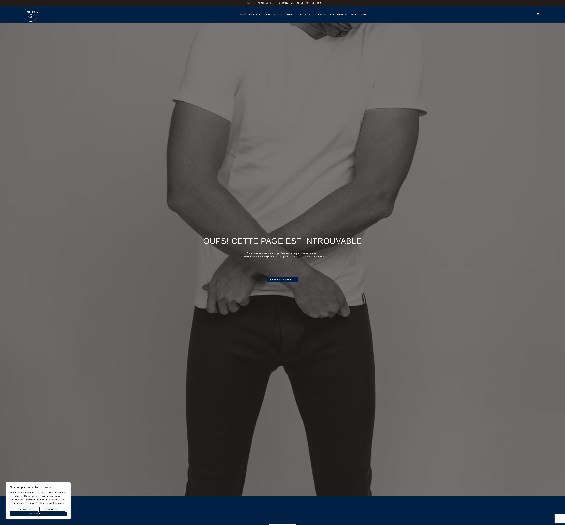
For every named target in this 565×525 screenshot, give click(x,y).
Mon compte (359, 14)
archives (304, 14)
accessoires (338, 14)
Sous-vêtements (246, 14)
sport (290, 14)
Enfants (320, 14)
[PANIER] (536, 14)
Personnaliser (23, 509)
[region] (38, 500)
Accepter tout (38, 514)
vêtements (272, 14)
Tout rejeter (52, 509)
